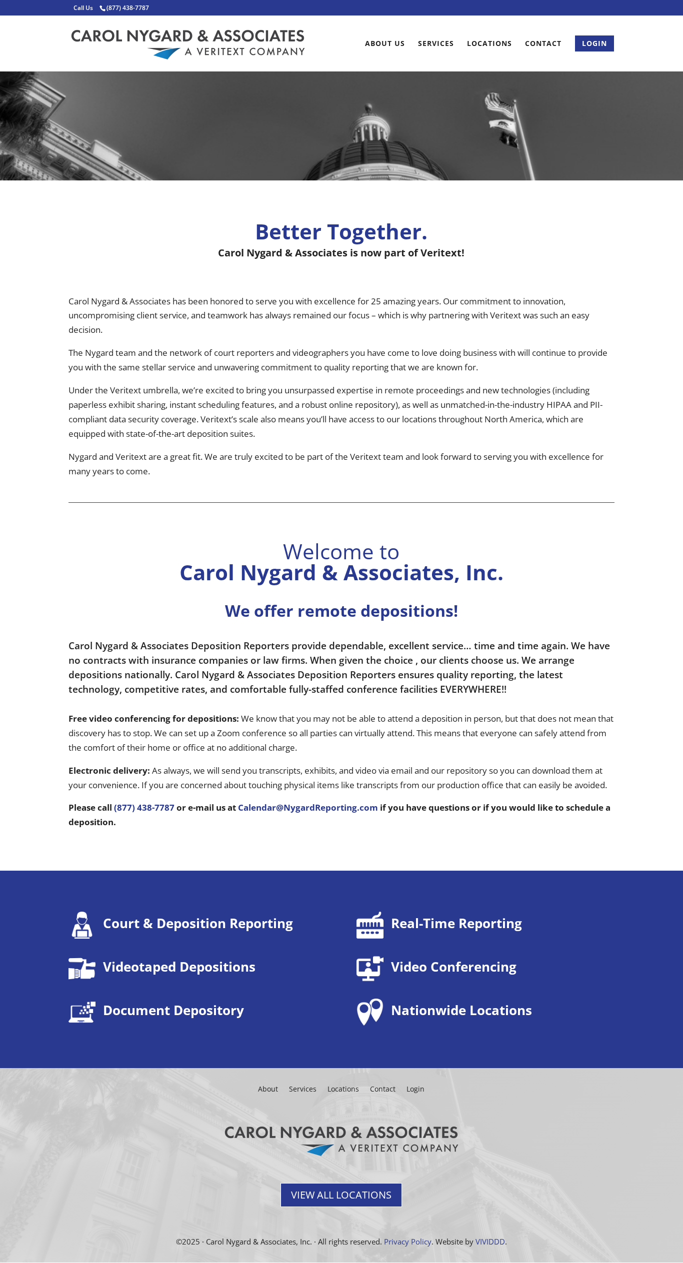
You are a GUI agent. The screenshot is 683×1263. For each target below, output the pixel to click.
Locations (489, 44)
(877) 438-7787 (144, 807)
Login (415, 1088)
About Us (385, 44)
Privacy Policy (408, 1242)
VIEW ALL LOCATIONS (341, 1195)
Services (436, 44)
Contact (543, 44)
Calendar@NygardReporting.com (308, 807)
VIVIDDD (490, 1242)
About (268, 1088)
